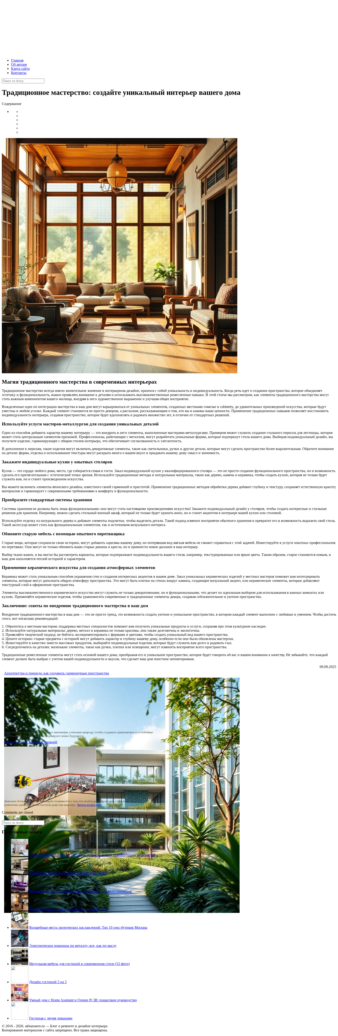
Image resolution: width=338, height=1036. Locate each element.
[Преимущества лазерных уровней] (50, 814)
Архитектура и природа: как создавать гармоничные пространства (56, 673)
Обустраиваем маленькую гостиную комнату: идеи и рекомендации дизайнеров (92, 855)
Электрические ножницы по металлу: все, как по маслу (73, 946)
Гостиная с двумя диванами (50, 1018)
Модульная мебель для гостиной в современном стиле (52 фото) (79, 964)
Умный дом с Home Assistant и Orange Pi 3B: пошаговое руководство (83, 1000)
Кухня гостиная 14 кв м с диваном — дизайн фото (68, 909)
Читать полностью (89, 805)
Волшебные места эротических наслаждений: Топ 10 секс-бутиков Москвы (88, 927)
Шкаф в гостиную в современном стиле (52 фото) (68, 873)
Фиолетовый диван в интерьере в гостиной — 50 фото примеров (80, 891)
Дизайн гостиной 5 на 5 (48, 982)
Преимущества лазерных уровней (30, 742)
